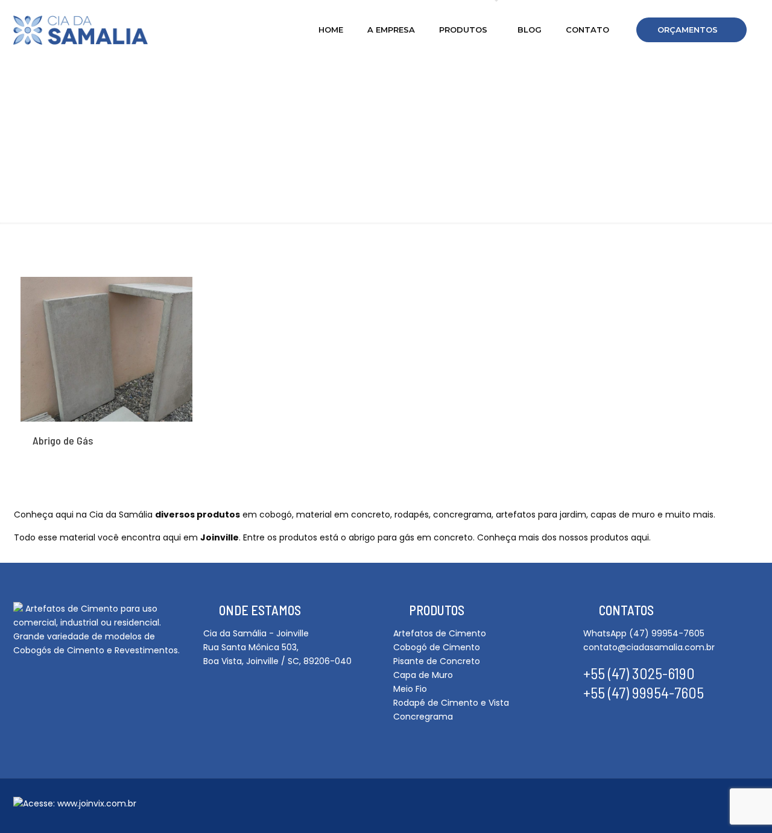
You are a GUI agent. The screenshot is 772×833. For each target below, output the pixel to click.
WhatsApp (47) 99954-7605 (643, 633)
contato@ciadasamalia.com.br (649, 647)
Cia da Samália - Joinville (256, 633)
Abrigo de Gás (63, 440)
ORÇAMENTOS (687, 29)
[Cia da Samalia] (80, 29)
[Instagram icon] (675, 806)
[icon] (695, 806)
